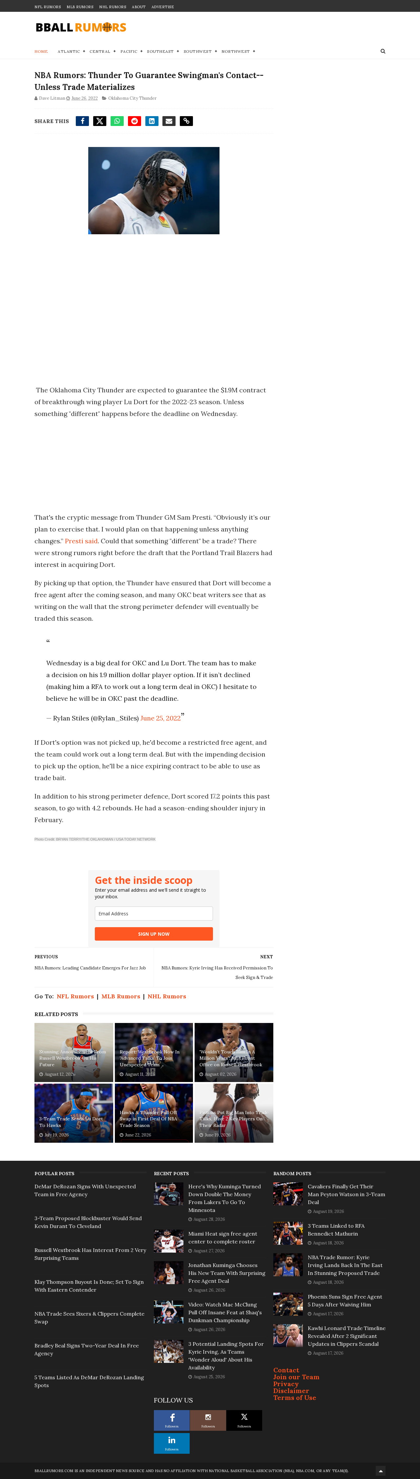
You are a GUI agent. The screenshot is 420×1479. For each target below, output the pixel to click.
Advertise (163, 7)
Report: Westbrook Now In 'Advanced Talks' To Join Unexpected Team (149, 1058)
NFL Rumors (47, 7)
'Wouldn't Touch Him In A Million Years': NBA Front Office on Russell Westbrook (231, 1058)
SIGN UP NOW (154, 934)
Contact (286, 1370)
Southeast (160, 51)
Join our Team (296, 1377)
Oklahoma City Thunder (132, 98)
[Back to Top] (381, 1471)
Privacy (286, 1384)
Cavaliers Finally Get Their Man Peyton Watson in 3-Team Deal (346, 1194)
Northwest (235, 51)
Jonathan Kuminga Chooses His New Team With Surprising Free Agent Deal (226, 1273)
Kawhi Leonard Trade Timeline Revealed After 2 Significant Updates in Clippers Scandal (347, 1336)
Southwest (198, 51)
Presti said (81, 541)
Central (100, 51)
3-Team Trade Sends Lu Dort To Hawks (71, 1122)
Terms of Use (294, 1397)
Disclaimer (291, 1390)
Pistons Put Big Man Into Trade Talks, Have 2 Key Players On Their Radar (234, 1119)
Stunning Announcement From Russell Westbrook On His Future (72, 1058)
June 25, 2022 (160, 718)
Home (41, 51)
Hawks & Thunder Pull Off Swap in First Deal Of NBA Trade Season (148, 1119)
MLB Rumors (80, 7)
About (139, 7)
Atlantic (69, 51)
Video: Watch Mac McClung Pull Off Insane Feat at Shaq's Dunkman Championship (225, 1312)
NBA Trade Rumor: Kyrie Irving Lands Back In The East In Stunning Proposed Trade (345, 1265)
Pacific (128, 51)
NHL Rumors (112, 7)
